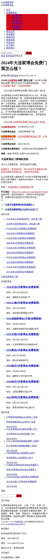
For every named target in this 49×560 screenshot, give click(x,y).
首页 (8, 10)
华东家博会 (16, 15)
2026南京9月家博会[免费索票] (22, 365)
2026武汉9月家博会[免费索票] (22, 381)
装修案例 (10, 34)
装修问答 (10, 37)
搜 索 (29, 53)
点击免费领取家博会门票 (29, 136)
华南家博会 (16, 21)
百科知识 (10, 42)
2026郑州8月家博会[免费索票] (22, 397)
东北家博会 (16, 29)
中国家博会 (19, 522)
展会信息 (10, 31)
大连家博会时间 (8, 127)
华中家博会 (16, 23)
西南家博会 (16, 26)
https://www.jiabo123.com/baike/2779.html (30, 192)
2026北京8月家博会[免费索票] (22, 287)
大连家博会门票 (8, 136)
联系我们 (10, 48)
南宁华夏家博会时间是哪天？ (20, 205)
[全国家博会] (7, 2)
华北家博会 (16, 18)
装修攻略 (10, 40)
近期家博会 (11, 12)
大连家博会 (12, 80)
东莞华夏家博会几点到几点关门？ (23, 209)
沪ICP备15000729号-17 (16, 524)
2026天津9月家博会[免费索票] (22, 334)
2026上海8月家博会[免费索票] (22, 302)
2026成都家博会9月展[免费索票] (24, 318)
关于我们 (10, 45)
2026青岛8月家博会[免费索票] (22, 350)
